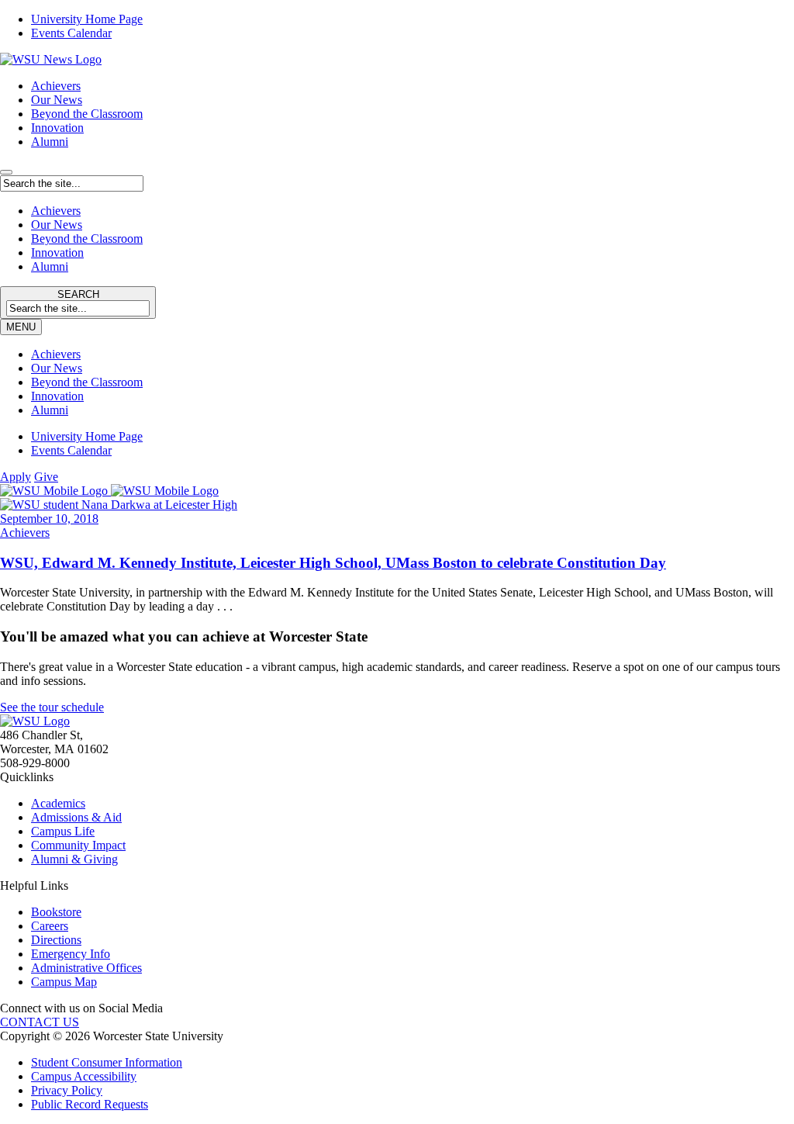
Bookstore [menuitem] (56, 911)
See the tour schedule (52, 707)
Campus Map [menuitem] (64, 981)
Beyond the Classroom (87, 113)
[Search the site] (6, 172)
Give (46, 476)
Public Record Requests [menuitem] (89, 1104)
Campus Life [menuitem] (63, 831)
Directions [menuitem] (56, 939)
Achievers (56, 85)
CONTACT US (39, 1022)
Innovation (57, 127)
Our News (56, 99)
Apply (15, 476)
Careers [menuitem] (49, 925)
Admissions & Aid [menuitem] (76, 817)
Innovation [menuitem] (57, 396)
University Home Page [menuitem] (87, 19)
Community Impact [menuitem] (78, 845)
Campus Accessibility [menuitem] (83, 1076)
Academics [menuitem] (58, 803)
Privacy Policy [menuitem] (66, 1090)
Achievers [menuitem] (56, 354)
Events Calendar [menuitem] (71, 33)
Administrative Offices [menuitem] (86, 967)
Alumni (49, 141)
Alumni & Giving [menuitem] (74, 859)
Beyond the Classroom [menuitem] (87, 382)
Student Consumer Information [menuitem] (106, 1062)
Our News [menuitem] (56, 368)
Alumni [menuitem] (49, 410)
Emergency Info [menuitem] (70, 953)
